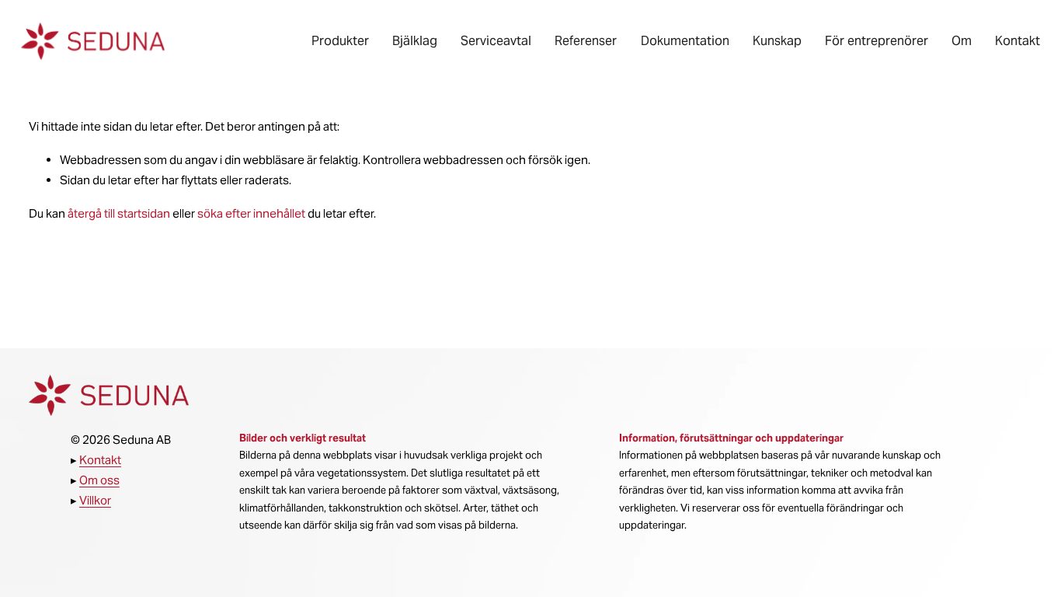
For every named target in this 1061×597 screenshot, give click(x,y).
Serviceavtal (496, 41)
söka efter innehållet (251, 213)
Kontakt (1017, 41)
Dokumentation (685, 41)
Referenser (586, 41)
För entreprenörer (876, 41)
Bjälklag (414, 41)
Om (961, 41)
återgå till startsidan (119, 213)
